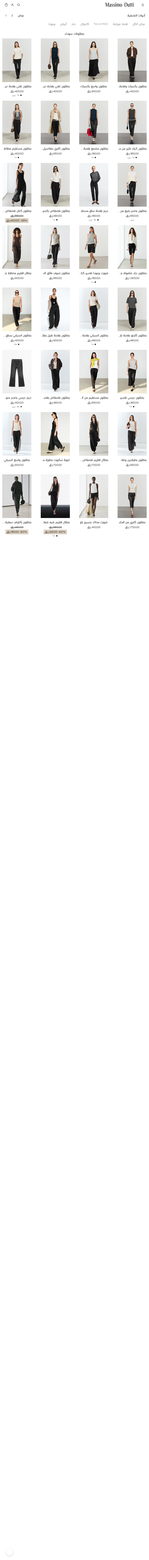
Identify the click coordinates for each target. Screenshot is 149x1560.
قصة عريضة (120, 24)
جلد (73, 24)
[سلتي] (6, 4)
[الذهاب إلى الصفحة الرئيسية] (119, 5)
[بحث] (18, 4)
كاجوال (85, 24)
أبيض (63, 24)
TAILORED (101, 24)
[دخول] (12, 4)
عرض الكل (139, 24)
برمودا (52, 24)
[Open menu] (142, 4)
